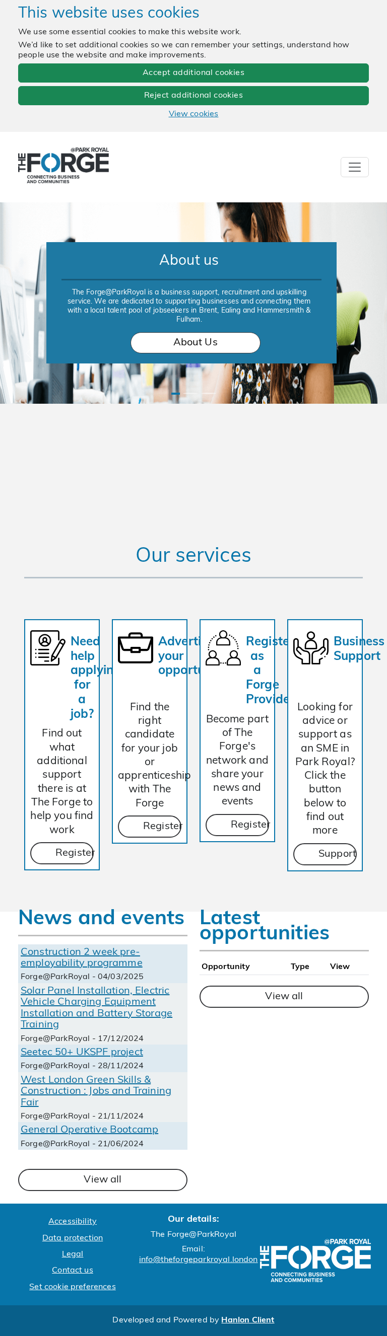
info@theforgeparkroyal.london (198, 1260)
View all (102, 1180)
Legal (73, 1254)
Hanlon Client (247, 1320)
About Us (195, 343)
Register (74, 853)
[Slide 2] (190, 393)
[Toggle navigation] (355, 167)
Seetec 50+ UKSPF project (82, 1053)
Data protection (72, 1238)
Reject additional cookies (193, 96)
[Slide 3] (208, 393)
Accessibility (72, 1222)
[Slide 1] (175, 394)
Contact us (72, 1271)
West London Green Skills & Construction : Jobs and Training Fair (96, 1091)
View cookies (194, 114)
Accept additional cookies (193, 73)
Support (337, 854)
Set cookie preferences (72, 1287)
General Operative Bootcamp (89, 1130)
